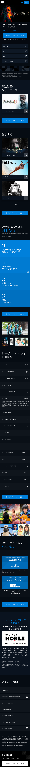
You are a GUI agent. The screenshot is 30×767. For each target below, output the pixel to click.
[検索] (22, 2)
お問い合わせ (19, 758)
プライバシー (12, 758)
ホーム (3, 758)
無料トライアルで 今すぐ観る (15, 35)
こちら (25, 405)
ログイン (26, 2)
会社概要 (7, 758)
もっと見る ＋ (15, 204)
